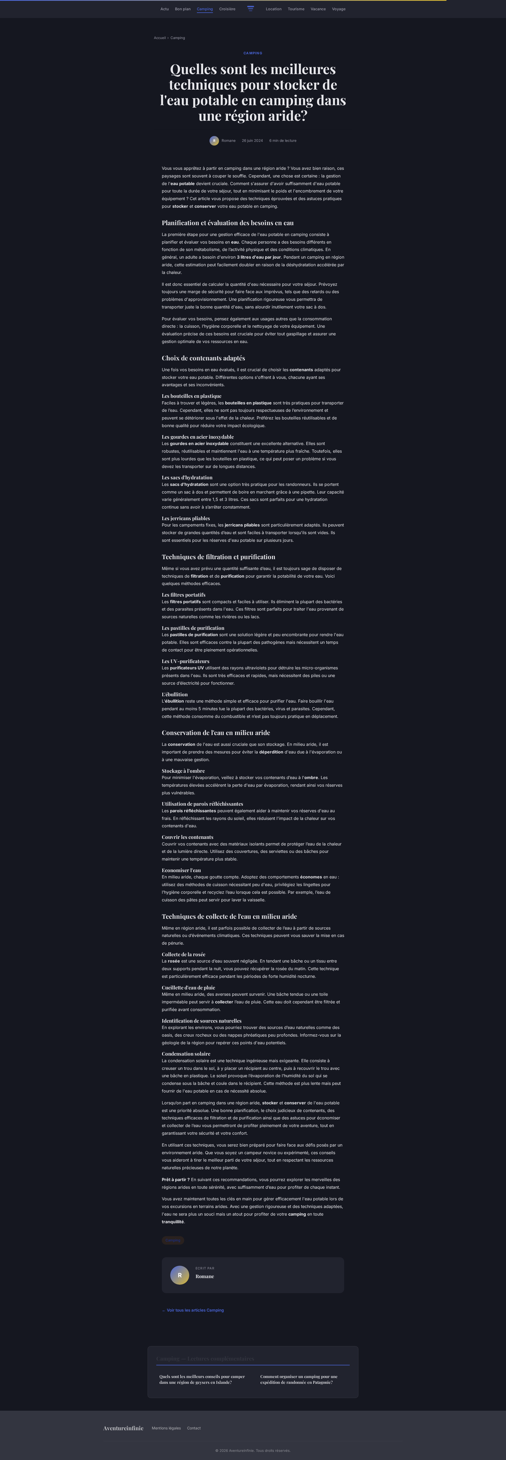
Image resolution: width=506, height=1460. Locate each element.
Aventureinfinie (123, 1428)
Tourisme (296, 9)
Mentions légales (166, 1428)
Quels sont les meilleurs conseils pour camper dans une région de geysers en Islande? (202, 1379)
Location (273, 9)
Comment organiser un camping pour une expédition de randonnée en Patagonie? (299, 1379)
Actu (164, 9)
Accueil (160, 38)
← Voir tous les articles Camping (193, 1310)
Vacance (318, 9)
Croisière (227, 9)
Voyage (339, 9)
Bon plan (183, 9)
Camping (205, 9)
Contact (194, 1428)
